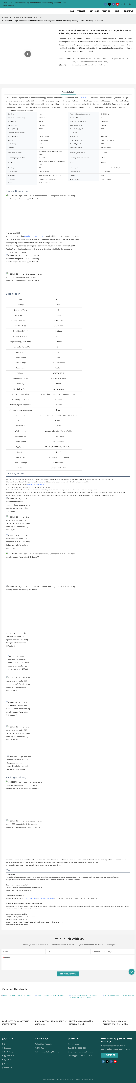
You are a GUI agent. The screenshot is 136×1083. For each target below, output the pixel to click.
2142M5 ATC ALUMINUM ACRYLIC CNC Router (51, 1023)
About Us (10, 1055)
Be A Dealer (9, 1052)
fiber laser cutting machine (35, 484)
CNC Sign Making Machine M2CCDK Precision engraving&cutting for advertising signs (81, 1023)
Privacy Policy (88, 1079)
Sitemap (78, 1079)
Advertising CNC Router (32, 17)
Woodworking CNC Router (34, 236)
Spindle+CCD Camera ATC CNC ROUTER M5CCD (15, 1023)
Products (17, 17)
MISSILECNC (6, 17)
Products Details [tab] (68, 92)
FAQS (9, 1059)
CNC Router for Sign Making (45, 898)
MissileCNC (83, 97)
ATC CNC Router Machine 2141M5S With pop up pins (115, 1023)
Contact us (8, 1067)
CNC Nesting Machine (29, 898)
